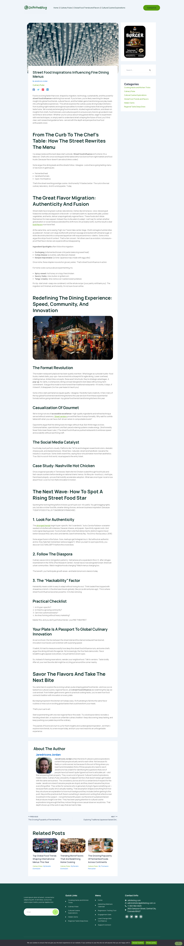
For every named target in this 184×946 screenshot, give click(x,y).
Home (56, 7)
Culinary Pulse (66, 7)
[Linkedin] (47, 89)
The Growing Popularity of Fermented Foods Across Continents (100, 859)
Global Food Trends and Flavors (87, 7)
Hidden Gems (129, 103)
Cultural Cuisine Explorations (113, 7)
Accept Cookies (138, 943)
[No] (178, 943)
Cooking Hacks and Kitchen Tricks (137, 87)
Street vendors (60, 416)
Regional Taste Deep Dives (134, 106)
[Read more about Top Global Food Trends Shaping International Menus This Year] (45, 845)
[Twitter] (38, 89)
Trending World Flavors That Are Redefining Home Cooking (71, 859)
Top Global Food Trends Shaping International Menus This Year (44, 859)
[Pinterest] (43, 89)
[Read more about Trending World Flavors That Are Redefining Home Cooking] (72, 845)
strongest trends (43, 525)
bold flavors (37, 224)
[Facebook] (34, 89)
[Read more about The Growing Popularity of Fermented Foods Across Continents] (100, 845)
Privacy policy (151, 943)
